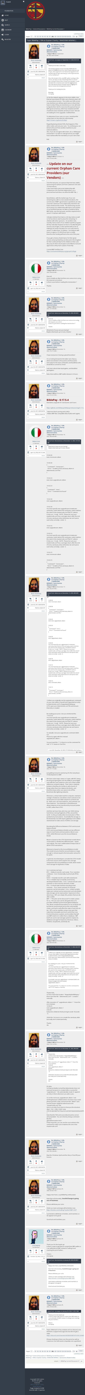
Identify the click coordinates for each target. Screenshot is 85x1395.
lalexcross (36, 277)
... (33, 36)
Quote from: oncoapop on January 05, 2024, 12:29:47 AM (63, 1311)
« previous (77, 34)
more (43, 77)
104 (67, 36)
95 (45, 36)
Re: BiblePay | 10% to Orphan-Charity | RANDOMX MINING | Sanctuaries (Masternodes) (55, 48)
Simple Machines (37, 1386)
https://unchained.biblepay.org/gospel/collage (61, 251)
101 (60, 36)
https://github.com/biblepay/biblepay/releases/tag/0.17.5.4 (65, 408)
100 (58, 36)
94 (42, 36)
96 (47, 36)
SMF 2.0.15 (33, 1384)
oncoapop (36, 1245)
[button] (23, 1)
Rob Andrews (36, 60)
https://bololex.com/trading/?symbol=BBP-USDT (62, 1210)
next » (82, 34)
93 (40, 36)
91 (35, 36)
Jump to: (56, 1361)
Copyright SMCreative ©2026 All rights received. (37, 1381)
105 (70, 36)
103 (65, 36)
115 (74, 36)
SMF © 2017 (40, 1384)
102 (63, 36)
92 (38, 36)
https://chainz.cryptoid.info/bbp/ (57, 120)
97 (49, 36)
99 (55, 36)
